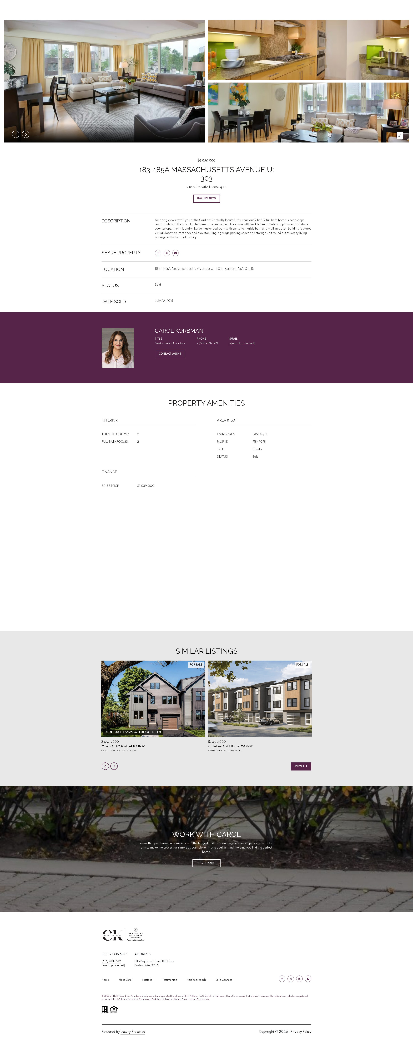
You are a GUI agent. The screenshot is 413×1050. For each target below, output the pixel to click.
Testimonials (169, 980)
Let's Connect (224, 980)
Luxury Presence (133, 1032)
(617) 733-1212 (208, 343)
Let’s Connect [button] (206, 863)
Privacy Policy (301, 1032)
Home (105, 980)
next (114, 766)
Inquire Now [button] (206, 198)
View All (301, 766)
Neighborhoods (196, 980)
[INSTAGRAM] (290, 979)
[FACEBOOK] (282, 979)
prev (105, 766)
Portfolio (147, 980)
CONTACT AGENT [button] (170, 354)
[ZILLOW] (308, 979)
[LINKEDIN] (299, 979)
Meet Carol (125, 980)
